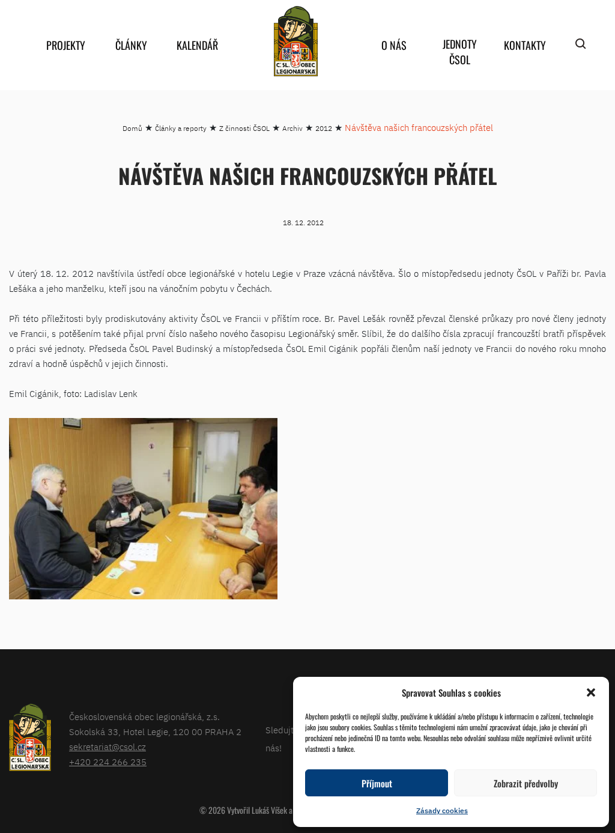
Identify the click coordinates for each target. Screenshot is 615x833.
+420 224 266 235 (108, 762)
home (295, 41)
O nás (394, 45)
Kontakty (525, 45)
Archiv (292, 128)
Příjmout (377, 783)
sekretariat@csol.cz (107, 747)
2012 (323, 128)
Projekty (65, 45)
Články (131, 45)
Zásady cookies (442, 810)
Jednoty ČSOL (460, 51)
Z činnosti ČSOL (244, 128)
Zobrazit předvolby (526, 783)
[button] (591, 692)
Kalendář (197, 45)
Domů (132, 128)
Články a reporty (181, 128)
